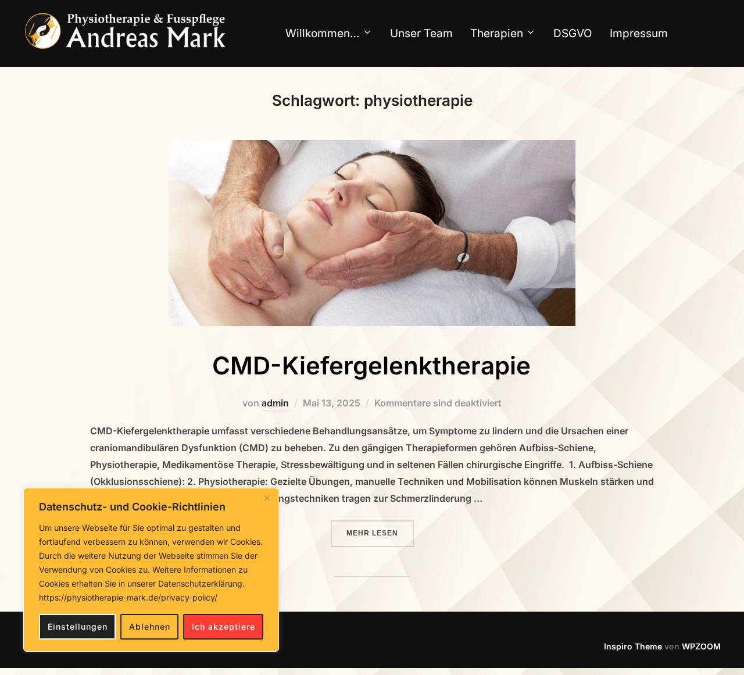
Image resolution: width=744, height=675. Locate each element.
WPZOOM (701, 646)
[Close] (267, 498)
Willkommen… (322, 33)
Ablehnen (149, 626)
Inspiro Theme (633, 646)
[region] (151, 570)
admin (275, 403)
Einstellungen (78, 626)
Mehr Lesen (380, 532)
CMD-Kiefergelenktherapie (371, 365)
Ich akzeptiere (223, 626)
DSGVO (572, 33)
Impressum (639, 33)
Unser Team (421, 33)
